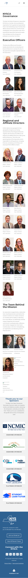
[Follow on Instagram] (14, 554)
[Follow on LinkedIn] (21, 554)
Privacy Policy (8, 563)
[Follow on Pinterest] (17, 554)
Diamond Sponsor (14, 435)
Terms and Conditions (17, 563)
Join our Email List (14, 535)
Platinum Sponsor (14, 486)
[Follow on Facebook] (7, 554)
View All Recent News (14, 541)
